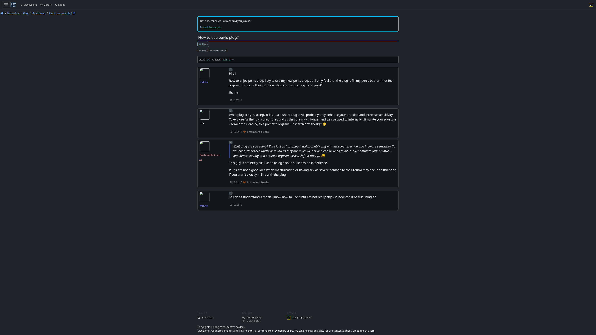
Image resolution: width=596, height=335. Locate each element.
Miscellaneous (39, 13)
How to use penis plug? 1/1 (62, 13)
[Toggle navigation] (6, 5)
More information (210, 27)
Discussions (30, 4)
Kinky (25, 13)
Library (47, 4)
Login (61, 4)
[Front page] (2, 13)
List (203, 44)
